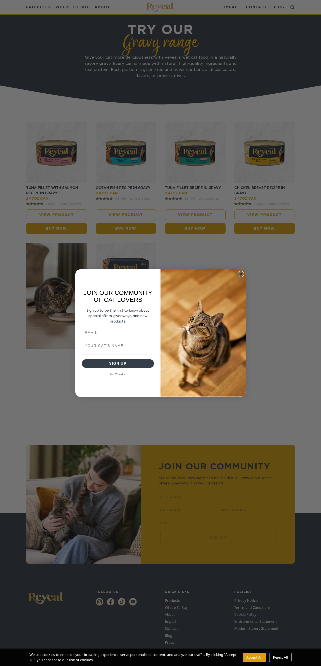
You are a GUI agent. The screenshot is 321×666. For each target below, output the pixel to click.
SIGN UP (118, 363)
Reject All (280, 657)
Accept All (254, 657)
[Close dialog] (240, 274)
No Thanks (118, 374)
